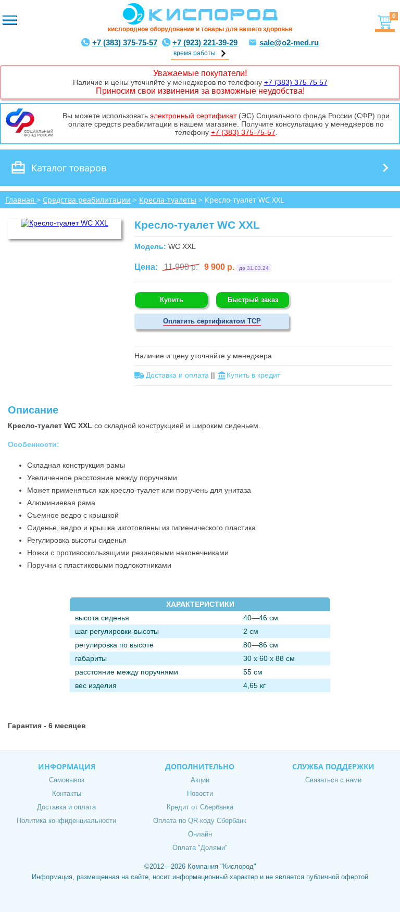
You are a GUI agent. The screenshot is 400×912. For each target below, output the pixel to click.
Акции (200, 780)
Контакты (66, 793)
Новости (200, 793)
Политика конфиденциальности (66, 820)
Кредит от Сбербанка (200, 807)
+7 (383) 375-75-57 (124, 42)
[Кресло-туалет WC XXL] (64, 223)
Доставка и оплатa (177, 375)
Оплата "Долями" (200, 848)
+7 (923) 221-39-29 (205, 42)
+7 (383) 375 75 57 (296, 82)
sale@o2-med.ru (289, 42)
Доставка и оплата (66, 807)
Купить (171, 300)
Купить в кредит (253, 375)
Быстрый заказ (253, 300)
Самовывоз (66, 780)
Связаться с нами (333, 780)
